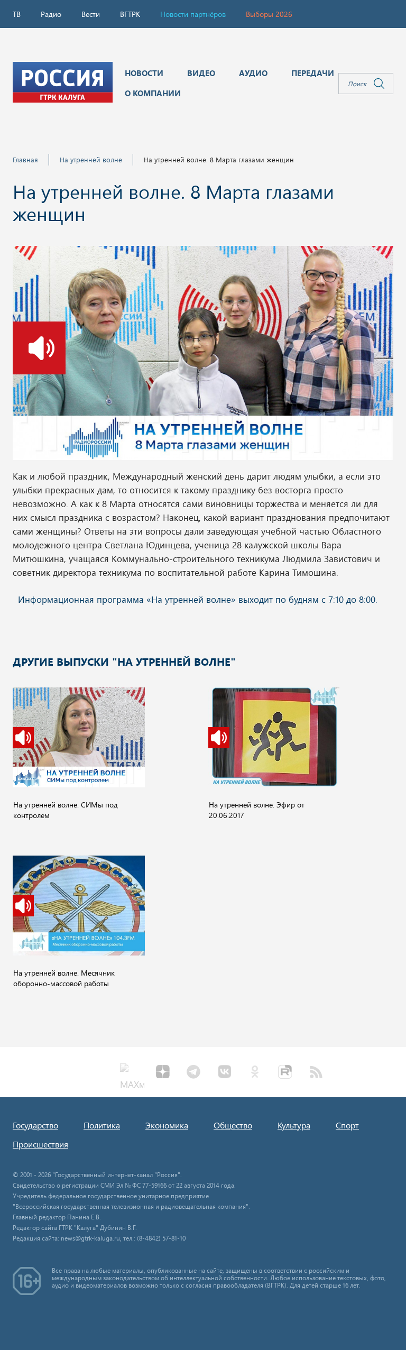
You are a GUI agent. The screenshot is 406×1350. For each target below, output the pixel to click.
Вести (90, 14)
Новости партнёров (193, 14)
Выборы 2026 (269, 14)
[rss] (316, 1072)
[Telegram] (193, 1072)
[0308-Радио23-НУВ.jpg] (203, 356)
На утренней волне (91, 159)
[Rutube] (285, 1072)
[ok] (255, 1072)
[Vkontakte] (224, 1072)
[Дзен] (163, 1072)
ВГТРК (130, 14)
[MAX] (132, 1072)
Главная (25, 159)
